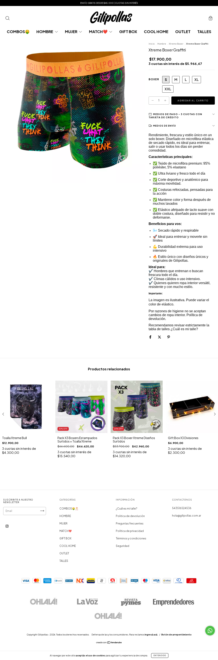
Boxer (154, 79)
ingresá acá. (151, 634)
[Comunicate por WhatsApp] (210, 630)
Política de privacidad (130, 531)
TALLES (204, 31)
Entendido (159, 655)
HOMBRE (45, 31)
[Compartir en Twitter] (160, 337)
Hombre (161, 43)
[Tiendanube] (109, 642)
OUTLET (183, 31)
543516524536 (181, 508)
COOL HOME (156, 31)
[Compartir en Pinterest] (168, 337)
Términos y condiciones (131, 538)
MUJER (71, 31)
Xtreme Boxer (176, 43)
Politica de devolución (130, 516)
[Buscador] (7, 18)
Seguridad (122, 546)
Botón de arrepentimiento (176, 634)
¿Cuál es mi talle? (126, 508)
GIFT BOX (128, 31)
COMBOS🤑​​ (18, 31)
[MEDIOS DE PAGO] (181, 116)
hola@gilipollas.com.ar (186, 515)
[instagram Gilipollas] (7, 526)
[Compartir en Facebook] (150, 337)
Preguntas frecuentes (129, 523)
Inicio (152, 43)
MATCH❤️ (98, 31)
